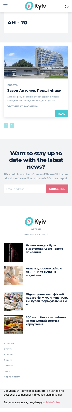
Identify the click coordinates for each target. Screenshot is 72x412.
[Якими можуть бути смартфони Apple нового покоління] (13, 252)
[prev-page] (6, 125)
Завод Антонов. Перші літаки (34, 90)
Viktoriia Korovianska (22, 106)
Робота (12, 85)
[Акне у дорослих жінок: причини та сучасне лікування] (13, 275)
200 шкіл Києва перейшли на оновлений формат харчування (46, 321)
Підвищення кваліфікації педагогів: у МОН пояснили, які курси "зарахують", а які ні (47, 299)
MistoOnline (53, 402)
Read (62, 113)
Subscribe (57, 189)
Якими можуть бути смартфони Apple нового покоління (44, 249)
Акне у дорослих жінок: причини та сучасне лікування (44, 272)
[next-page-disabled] (12, 125)
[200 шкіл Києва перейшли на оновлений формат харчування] (13, 324)
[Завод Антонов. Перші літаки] (36, 62)
